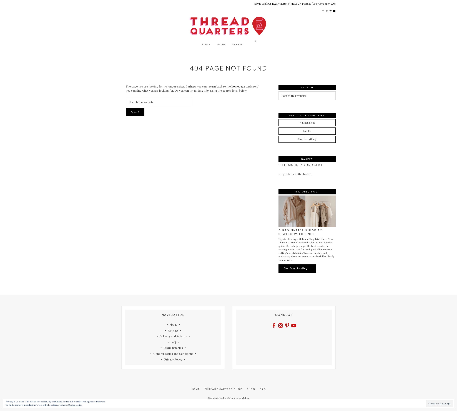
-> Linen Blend (307, 122)
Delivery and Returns (173, 336)
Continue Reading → (299, 270)
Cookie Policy (75, 405)
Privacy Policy (173, 359)
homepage (238, 86)
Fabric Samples (173, 348)
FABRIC (307, 130)
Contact (173, 330)
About (173, 324)
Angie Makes (241, 398)
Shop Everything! (307, 139)
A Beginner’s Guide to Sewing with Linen (300, 232)
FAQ (173, 342)
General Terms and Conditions (173, 353)
